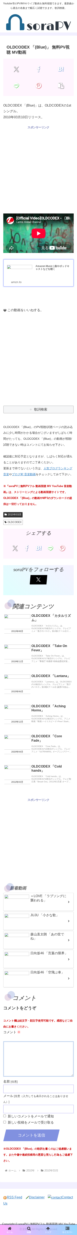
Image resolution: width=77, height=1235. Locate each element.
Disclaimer (37, 1197)
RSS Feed (14, 1197)
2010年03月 (14, 514)
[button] (61, 85)
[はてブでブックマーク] (61, 69)
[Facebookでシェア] (38, 69)
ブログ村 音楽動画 (24, 474)
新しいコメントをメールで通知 (31, 1116)
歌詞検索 (40, 409)
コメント (12, 1032)
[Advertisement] (38, 168)
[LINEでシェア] (16, 85)
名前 (6, 1081)
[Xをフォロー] (38, 579)
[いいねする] (5, 310)
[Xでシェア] (16, 69)
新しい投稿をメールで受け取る (31, 1122)
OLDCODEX (15, 522)
